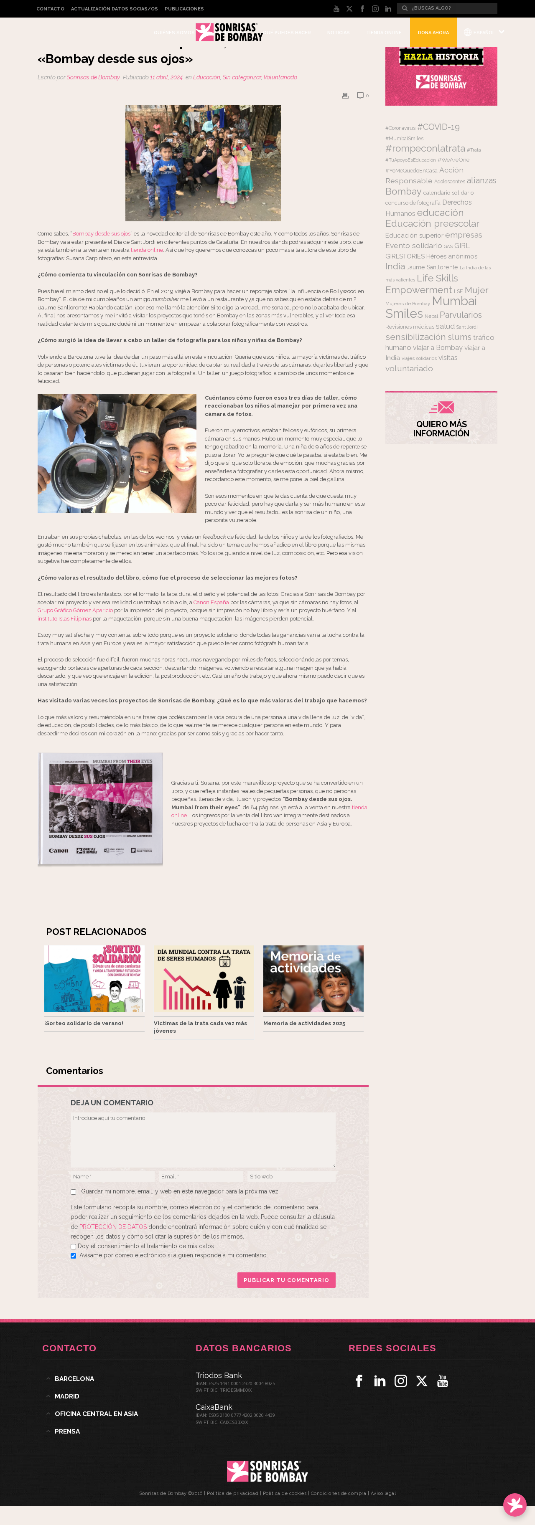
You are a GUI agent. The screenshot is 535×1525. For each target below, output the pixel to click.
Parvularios (461, 315)
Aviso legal (383, 1493)
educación (440, 212)
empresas (463, 235)
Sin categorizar (242, 77)
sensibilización (415, 337)
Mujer (477, 290)
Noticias (338, 32)
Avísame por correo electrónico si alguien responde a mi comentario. (173, 1255)
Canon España (212, 602)
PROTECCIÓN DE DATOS (113, 1227)
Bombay (403, 191)
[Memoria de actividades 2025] (313, 978)
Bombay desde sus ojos (101, 234)
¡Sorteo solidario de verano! (83, 1023)
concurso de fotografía (413, 203)
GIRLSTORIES (405, 256)
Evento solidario (413, 245)
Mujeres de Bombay (407, 304)
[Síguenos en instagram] (401, 1381)
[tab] (114, 1378)
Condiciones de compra (339, 1493)
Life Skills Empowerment (421, 283)
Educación (206, 77)
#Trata (474, 150)
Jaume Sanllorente (432, 267)
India (395, 266)
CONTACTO (50, 9)
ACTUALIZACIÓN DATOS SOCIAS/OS (114, 9)
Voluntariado (280, 77)
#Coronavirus (400, 128)
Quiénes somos (174, 32)
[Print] (345, 95)
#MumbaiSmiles (404, 139)
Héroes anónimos (451, 256)
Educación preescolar (432, 223)
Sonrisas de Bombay (93, 77)
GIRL (462, 245)
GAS (448, 246)
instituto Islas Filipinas (65, 619)
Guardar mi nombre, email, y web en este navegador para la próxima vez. (180, 1191)
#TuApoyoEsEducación (410, 160)
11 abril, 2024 (166, 77)
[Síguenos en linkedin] (380, 1381)
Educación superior (414, 235)
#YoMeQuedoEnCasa (411, 170)
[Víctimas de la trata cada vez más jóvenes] (204, 978)
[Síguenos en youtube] (442, 1381)
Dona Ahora (433, 32)
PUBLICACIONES (184, 9)
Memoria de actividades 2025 (304, 1023)
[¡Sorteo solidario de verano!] (94, 978)
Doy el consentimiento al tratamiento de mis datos (146, 1246)
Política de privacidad (232, 1493)
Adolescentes (449, 182)
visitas (448, 357)
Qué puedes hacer (287, 32)
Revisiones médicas (409, 327)
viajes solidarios (419, 358)
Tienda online (384, 32)
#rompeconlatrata (425, 148)
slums (459, 337)
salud (445, 326)
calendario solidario (448, 192)
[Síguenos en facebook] (359, 1381)
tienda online (147, 250)
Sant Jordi (467, 326)
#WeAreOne (453, 159)
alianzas (482, 180)
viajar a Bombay (438, 348)
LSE (458, 291)
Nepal (431, 316)
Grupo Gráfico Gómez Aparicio (75, 610)
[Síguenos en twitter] (422, 1381)
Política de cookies (285, 1493)
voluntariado (409, 368)
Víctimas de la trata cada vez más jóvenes (200, 1027)
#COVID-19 (438, 127)
